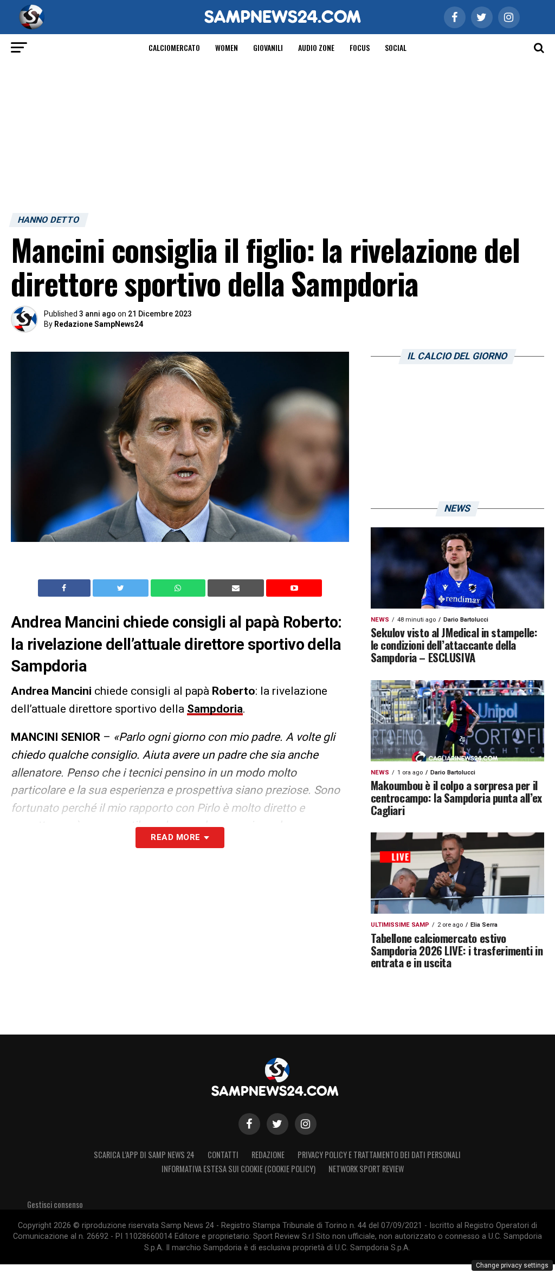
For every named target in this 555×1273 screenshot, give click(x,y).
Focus (360, 47)
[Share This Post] (179, 588)
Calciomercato (174, 47)
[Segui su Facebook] (249, 1124)
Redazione (268, 1154)
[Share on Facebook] (65, 588)
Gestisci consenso (55, 1204)
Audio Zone (316, 47)
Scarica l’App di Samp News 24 (144, 1154)
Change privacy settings (512, 1265)
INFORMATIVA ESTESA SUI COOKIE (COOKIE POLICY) (238, 1168)
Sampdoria (215, 708)
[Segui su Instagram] (306, 1124)
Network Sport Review (366, 1168)
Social (395, 47)
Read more (175, 837)
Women (226, 47)
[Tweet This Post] (122, 588)
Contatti (223, 1154)
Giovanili (268, 47)
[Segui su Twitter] (277, 1124)
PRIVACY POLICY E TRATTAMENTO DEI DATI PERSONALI (379, 1154)
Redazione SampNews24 (98, 324)
